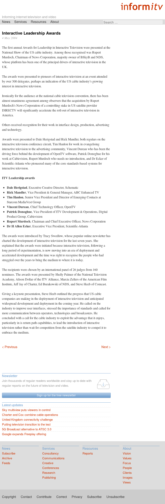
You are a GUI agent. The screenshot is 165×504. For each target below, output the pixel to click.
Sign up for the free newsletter (56, 395)
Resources (38, 21)
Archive (7, 458)
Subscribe (8, 453)
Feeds (6, 463)
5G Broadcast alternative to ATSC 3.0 (26, 429)
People (127, 468)
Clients (127, 472)
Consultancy (50, 453)
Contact (26, 496)
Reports (87, 453)
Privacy (77, 496)
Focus (127, 463)
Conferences (50, 468)
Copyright (9, 496)
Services (20, 21)
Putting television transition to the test (26, 424)
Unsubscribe (115, 496)
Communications (53, 458)
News (6, 21)
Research (48, 472)
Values (127, 458)
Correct (61, 496)
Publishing (49, 477)
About (54, 21)
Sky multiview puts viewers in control (26, 410)
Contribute (44, 496)
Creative (47, 463)
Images (128, 477)
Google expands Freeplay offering (24, 434)
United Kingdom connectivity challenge (27, 419)
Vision (127, 453)
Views (127, 482)
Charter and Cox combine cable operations (30, 414)
